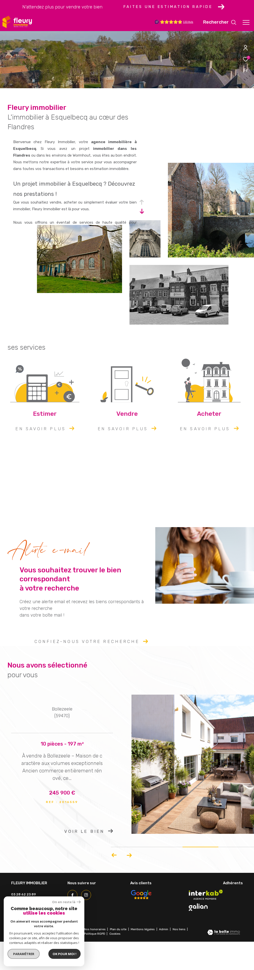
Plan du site (118, 929)
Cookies (115, 933)
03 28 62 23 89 (23, 894)
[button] (114, 855)
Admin (164, 929)
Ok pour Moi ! (64, 954)
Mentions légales (143, 929)
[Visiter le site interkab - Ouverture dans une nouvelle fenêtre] (206, 895)
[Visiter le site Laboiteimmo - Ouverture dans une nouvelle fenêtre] (223, 933)
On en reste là (63, 902)
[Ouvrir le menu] (246, 22)
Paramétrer (23, 954)
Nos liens (179, 929)
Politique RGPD (94, 933)
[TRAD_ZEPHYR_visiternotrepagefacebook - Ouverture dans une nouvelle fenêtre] (72, 895)
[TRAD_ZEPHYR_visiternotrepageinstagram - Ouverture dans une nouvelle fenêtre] (86, 895)
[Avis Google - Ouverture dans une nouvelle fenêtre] (141, 895)
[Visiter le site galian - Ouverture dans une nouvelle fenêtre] (198, 907)
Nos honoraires (95, 929)
